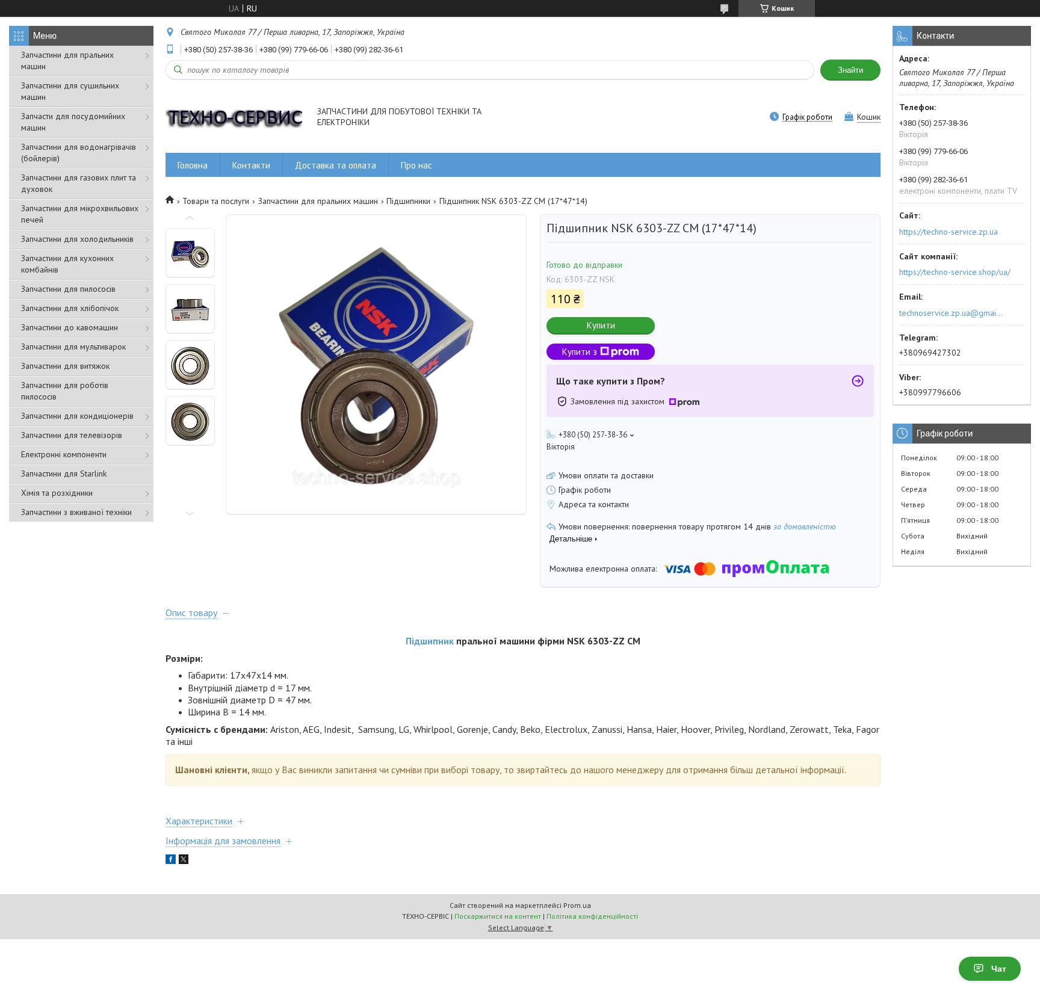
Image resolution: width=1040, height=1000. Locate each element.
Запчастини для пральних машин (67, 60)
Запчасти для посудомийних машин (73, 122)
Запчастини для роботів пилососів (64, 391)
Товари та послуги (215, 201)
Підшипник (430, 641)
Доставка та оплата (335, 165)
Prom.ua (577, 905)
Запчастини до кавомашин (69, 327)
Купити (601, 325)
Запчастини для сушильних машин (70, 91)
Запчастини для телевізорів (71, 435)
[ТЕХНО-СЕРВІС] (236, 117)
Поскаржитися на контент (497, 916)
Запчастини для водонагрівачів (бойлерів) (78, 152)
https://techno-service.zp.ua (948, 231)
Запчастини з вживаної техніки (76, 512)
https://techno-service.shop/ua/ (955, 272)
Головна (193, 165)
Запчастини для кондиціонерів (77, 415)
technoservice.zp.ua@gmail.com (951, 312)
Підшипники (408, 201)
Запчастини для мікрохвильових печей (79, 214)
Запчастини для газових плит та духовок (78, 183)
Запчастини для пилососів (68, 288)
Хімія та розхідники (57, 492)
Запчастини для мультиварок (73, 346)
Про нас (416, 165)
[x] (183, 861)
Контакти (251, 165)
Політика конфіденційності (592, 916)
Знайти (850, 70)
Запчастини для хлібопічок (70, 308)
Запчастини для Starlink (64, 473)
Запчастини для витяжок (65, 365)
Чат (998, 969)
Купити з (579, 351)
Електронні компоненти (64, 454)
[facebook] (171, 861)
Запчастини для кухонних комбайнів (67, 264)
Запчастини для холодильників (77, 238)
